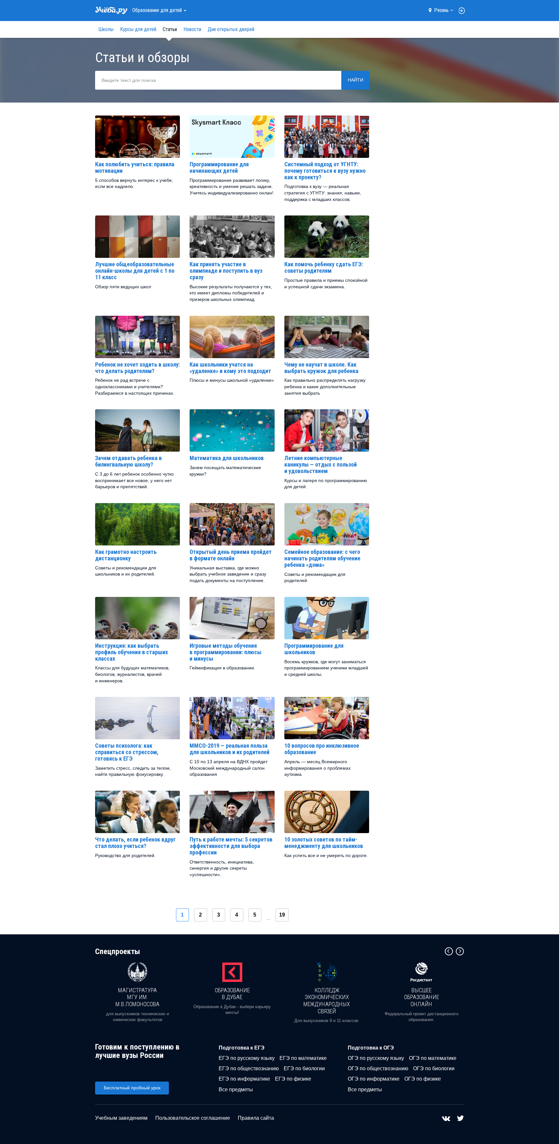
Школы (106, 29)
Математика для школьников (227, 458)
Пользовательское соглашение (192, 1118)
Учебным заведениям (121, 1118)
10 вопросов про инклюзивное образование (321, 748)
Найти (355, 79)
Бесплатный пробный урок (132, 1087)
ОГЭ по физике (422, 1079)
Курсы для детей (138, 29)
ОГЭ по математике (432, 1058)
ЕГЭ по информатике (244, 1079)
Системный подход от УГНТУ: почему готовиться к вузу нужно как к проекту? (325, 171)
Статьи (170, 29)
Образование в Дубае (232, 994)
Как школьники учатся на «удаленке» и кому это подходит (230, 367)
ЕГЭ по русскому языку (247, 1058)
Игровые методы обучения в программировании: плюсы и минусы (225, 652)
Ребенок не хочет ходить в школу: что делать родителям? (137, 367)
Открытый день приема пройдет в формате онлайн (231, 555)
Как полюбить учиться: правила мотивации (134, 167)
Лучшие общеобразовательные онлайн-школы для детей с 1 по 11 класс (134, 270)
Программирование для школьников (314, 648)
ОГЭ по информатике (374, 1079)
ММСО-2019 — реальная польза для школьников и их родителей (229, 748)
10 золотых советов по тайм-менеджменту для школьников (323, 842)
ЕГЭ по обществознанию (249, 1068)
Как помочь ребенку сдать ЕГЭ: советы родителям (323, 267)
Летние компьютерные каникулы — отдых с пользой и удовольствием (320, 464)
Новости (192, 29)
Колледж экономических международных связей (326, 1001)
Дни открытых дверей (231, 29)
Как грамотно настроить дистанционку (126, 555)
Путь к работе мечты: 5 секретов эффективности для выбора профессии (231, 846)
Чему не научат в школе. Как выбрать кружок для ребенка (321, 367)
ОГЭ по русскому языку (376, 1058)
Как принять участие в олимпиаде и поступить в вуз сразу (226, 270)
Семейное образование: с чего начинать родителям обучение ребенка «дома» (322, 558)
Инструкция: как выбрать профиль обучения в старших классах (131, 652)
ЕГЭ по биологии (304, 1068)
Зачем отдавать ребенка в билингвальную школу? (128, 461)
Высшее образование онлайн (421, 997)
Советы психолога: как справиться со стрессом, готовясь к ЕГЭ (127, 752)
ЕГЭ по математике (303, 1058)
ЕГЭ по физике (293, 1079)
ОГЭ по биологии (434, 1068)
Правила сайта (256, 1118)
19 (282, 915)
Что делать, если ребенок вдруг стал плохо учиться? (135, 842)
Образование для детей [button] (157, 10)
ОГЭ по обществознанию (378, 1068)
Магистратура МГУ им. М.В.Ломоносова (137, 997)
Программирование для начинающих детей (219, 167)
